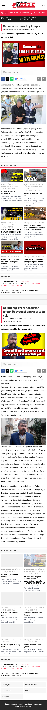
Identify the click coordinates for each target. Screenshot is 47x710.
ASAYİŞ (12, 29)
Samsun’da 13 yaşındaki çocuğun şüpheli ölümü (33, 260)
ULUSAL (27, 189)
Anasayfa (6, 29)
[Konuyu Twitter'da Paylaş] (7, 79)
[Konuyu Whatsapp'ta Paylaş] (11, 79)
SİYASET (42, 572)
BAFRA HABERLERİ (16, 319)
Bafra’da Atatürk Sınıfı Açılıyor (33, 614)
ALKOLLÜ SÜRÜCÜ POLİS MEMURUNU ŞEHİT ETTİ (11, 231)
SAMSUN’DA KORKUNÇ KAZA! (33, 194)
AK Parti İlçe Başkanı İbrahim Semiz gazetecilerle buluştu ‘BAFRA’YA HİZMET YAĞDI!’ (34, 579)
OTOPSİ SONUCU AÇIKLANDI (8, 192)
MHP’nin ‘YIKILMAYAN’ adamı (9, 614)
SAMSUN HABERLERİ (38, 186)
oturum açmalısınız (24, 281)
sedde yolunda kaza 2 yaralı (33, 645)
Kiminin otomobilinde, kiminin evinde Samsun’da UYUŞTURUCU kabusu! (34, 227)
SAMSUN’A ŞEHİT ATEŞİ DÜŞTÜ (10, 645)
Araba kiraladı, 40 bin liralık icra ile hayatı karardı (10, 261)
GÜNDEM (10, 184)
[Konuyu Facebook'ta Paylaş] (3, 79)
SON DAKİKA (14, 186)
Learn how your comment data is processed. (21, 284)
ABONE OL (22, 79)
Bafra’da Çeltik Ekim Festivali (9, 575)
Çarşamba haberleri (36, 184)
